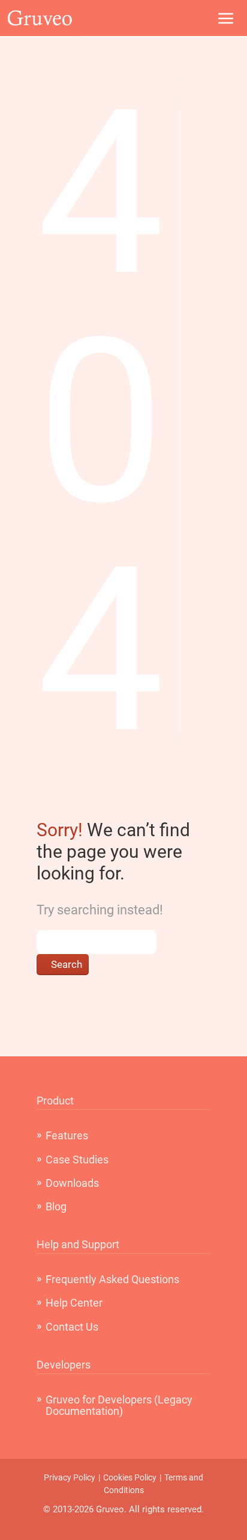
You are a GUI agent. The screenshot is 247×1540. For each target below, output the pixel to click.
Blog (56, 1206)
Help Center (74, 1302)
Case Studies (77, 1159)
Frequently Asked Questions (112, 1279)
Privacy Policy (69, 1477)
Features (67, 1135)
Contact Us (72, 1326)
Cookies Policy (129, 1477)
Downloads (72, 1183)
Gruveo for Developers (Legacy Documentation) (119, 1405)
